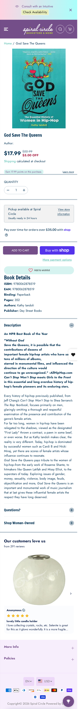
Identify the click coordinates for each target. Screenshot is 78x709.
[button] (6, 29)
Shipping (10, 161)
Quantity (11, 182)
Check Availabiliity (35, 12)
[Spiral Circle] (38, 29)
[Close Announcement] (70, 10)
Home (8, 43)
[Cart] (70, 29)
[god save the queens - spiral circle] (39, 88)
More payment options (57, 260)
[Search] (60, 29)
